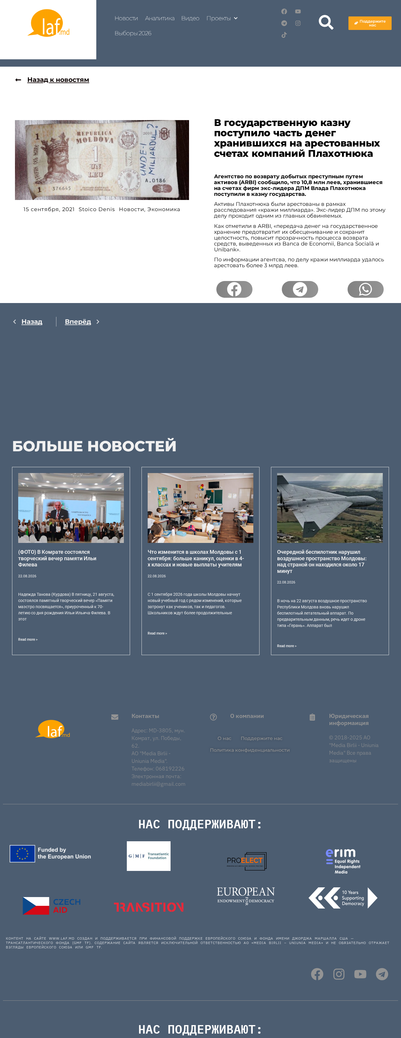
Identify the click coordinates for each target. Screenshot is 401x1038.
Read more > (28, 639)
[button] (234, 289)
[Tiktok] (284, 35)
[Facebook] (284, 11)
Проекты (218, 18)
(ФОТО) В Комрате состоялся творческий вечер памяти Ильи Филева (57, 558)
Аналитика (159, 18)
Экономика (164, 209)
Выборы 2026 (132, 33)
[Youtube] (298, 11)
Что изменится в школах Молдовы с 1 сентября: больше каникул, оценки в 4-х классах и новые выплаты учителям (196, 558)
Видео (190, 18)
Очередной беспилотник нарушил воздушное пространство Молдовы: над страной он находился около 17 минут (322, 561)
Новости (126, 18)
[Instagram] (298, 23)
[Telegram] (284, 23)
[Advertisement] (56, 388)
